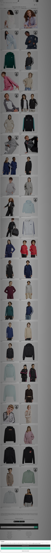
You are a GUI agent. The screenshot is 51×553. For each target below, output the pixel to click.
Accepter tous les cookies (25, 548)
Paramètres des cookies (25, 545)
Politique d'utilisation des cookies (36, 543)
